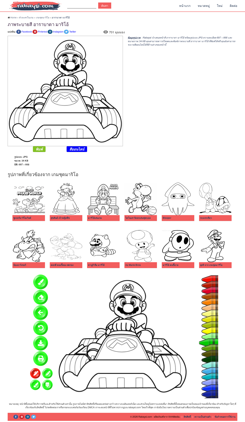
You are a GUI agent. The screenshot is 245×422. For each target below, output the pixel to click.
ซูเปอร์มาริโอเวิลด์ (22, 218)
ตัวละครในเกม (26, 17)
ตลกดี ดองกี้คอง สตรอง (62, 265)
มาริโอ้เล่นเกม (95, 218)
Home (13, 17)
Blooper (167, 218)
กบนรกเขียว (206, 218)
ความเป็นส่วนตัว (202, 416)
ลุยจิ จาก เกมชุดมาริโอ (211, 265)
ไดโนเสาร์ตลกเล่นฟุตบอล (138, 218)
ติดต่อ (233, 5)
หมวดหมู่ (204, 5)
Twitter (72, 31)
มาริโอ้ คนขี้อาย (170, 265)
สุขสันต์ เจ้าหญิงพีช (60, 218)
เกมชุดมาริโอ (42, 17)
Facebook (27, 31)
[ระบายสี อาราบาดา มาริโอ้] (65, 90)
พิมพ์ (39, 149)
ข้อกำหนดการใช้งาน (225, 416)
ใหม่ (220, 5)
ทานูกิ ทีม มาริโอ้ (96, 265)
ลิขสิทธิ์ (187, 416)
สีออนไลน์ (76, 149)
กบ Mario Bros (133, 265)
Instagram (58, 31)
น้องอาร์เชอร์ (19, 265)
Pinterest (42, 31)
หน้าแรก (185, 5)
